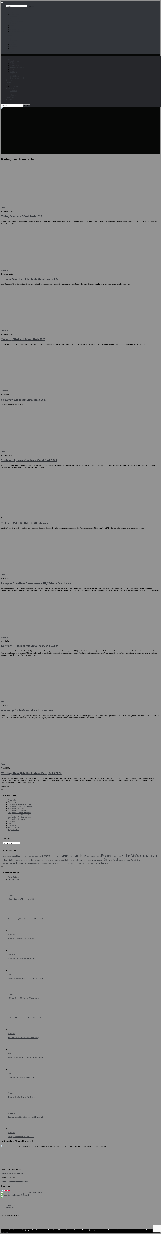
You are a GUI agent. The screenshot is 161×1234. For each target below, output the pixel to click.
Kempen (37, 860)
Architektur (14, 15)
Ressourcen (10, 42)
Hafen (21, 860)
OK (150, 1230)
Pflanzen (13, 23)
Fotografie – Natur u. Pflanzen (19, 813)
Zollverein (103, 862)
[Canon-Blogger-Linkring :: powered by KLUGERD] (21, 1193)
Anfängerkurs (12, 856)
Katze (32, 860)
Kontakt (9, 53)
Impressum (10, 1207)
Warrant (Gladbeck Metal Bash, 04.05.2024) (27, 710)
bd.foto (8, 38)
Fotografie (9, 12)
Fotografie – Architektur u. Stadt (20, 804)
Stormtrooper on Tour (18, 32)
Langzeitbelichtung (66, 860)
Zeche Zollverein (91, 863)
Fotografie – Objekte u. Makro (19, 815)
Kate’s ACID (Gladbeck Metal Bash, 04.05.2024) (30, 645)
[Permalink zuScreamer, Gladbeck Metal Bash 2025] (12, 1069)
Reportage (140, 860)
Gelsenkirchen (131, 855)
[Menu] (2, 2)
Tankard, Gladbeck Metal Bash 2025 (23, 339)
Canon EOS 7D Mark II (56, 855)
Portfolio (9, 36)
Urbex (50, 863)
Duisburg (80, 855)
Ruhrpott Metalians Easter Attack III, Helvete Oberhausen (36, 583)
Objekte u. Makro (17, 21)
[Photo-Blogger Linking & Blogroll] (15, 1195)
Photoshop (122, 860)
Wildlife (63, 863)
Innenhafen (27, 860)
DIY (72, 856)
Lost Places (14, 29)
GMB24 (11, 860)
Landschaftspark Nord (51, 860)
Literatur (13, 46)
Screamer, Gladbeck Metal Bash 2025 (23, 399)
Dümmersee (90, 856)
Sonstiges (13, 25)
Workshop (81, 863)
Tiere (12, 27)
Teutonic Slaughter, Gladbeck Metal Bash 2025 (29, 278)
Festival (119, 856)
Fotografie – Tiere (14, 821)
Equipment (12, 802)
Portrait (133, 860)
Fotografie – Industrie (16, 808)
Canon (19, 856)
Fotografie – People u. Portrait (19, 817)
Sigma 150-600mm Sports (29, 863)
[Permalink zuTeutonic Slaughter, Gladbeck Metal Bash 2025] (12, 1109)
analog (5, 856)
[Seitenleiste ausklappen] (2, 789)
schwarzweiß (10, 862)
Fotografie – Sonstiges (16, 819)
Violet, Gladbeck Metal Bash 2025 (21, 216)
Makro (94, 860)
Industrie (13, 17)
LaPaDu (78, 860)
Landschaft (14, 19)
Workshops (10, 51)
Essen (105, 855)
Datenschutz (10, 1205)
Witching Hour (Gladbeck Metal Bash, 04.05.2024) (31, 773)
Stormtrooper (43, 863)
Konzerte (9, 34)
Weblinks (13, 44)
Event (111, 856)
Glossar (13, 49)
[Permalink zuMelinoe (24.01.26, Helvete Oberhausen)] (12, 1030)
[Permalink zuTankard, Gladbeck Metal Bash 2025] (12, 1089)
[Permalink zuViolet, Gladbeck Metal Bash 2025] (12, 1129)
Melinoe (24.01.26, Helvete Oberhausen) (25, 522)
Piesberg (128, 860)
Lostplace (87, 860)
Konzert (42, 860)
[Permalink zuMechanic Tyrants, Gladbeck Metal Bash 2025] (12, 1049)
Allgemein (12, 800)
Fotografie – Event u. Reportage (20, 806)
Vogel (54, 863)
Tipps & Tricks (13, 830)
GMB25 (17, 860)
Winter (69, 863)
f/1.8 (115, 856)
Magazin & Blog (14, 828)
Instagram (14, 40)
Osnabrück (111, 859)
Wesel (58, 863)
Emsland (98, 856)
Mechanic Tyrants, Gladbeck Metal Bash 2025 (29, 460)
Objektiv (100, 860)
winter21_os (74, 863)
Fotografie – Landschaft (17, 811)
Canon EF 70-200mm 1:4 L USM (32, 856)
